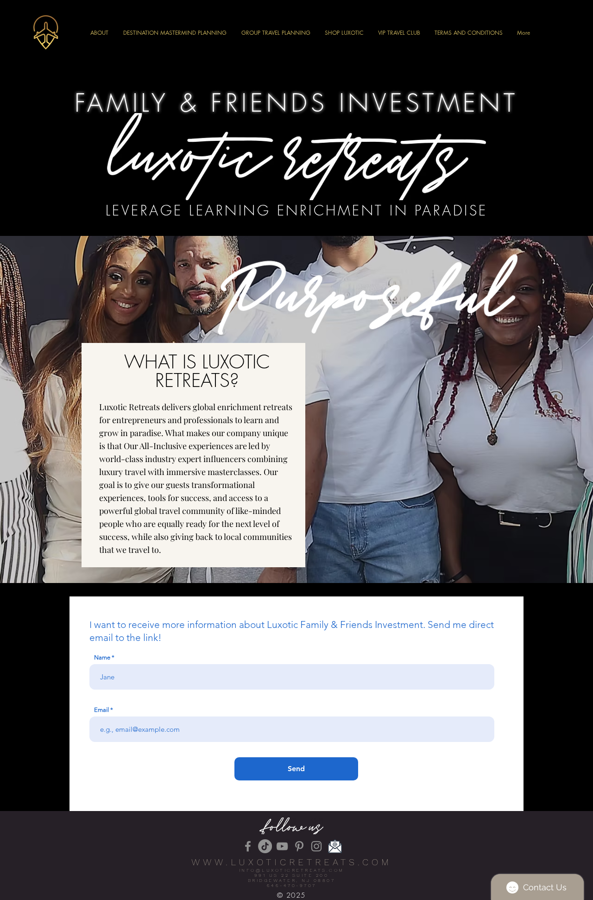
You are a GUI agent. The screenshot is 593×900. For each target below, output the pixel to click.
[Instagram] (316, 846)
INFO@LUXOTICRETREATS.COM (291, 870)
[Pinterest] (299, 846)
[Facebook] (248, 846)
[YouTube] (282, 846)
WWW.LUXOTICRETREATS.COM (291, 862)
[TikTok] (265, 846)
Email (101, 710)
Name (102, 657)
